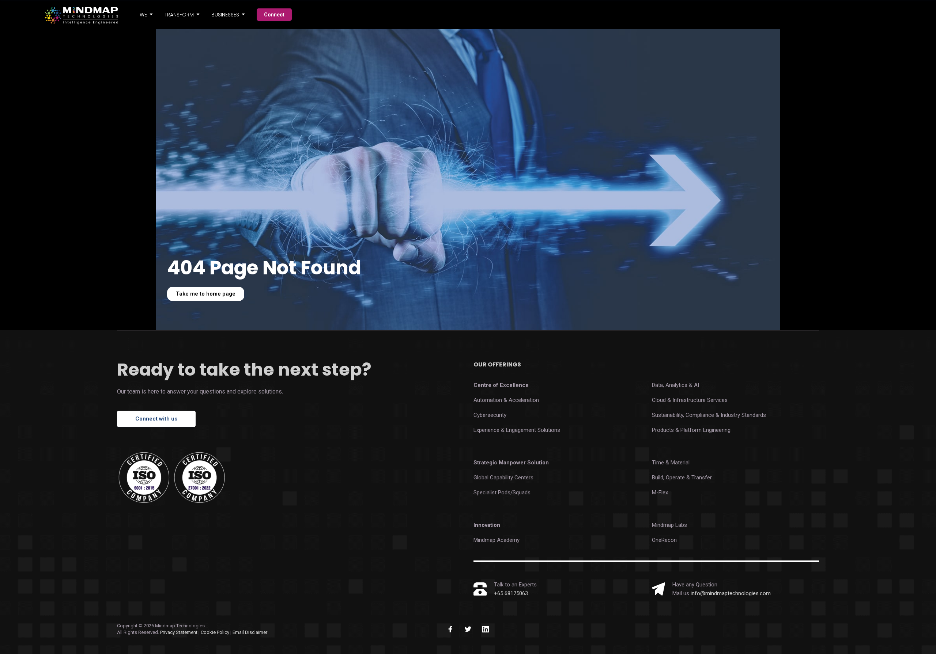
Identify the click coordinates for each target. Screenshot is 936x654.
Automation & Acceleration (506, 400)
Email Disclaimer (250, 632)
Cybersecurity (489, 415)
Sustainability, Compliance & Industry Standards (709, 415)
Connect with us (156, 418)
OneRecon (664, 540)
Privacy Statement (178, 632)
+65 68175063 (511, 593)
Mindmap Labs (669, 525)
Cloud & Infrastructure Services (690, 400)
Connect (274, 15)
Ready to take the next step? (244, 369)
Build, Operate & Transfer (682, 477)
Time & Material (671, 462)
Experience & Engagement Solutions (516, 430)
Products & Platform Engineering (691, 430)
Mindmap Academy (496, 540)
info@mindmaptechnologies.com (731, 593)
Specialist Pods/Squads (502, 492)
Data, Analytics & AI (675, 385)
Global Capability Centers (503, 477)
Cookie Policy (215, 632)
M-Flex (660, 492)
